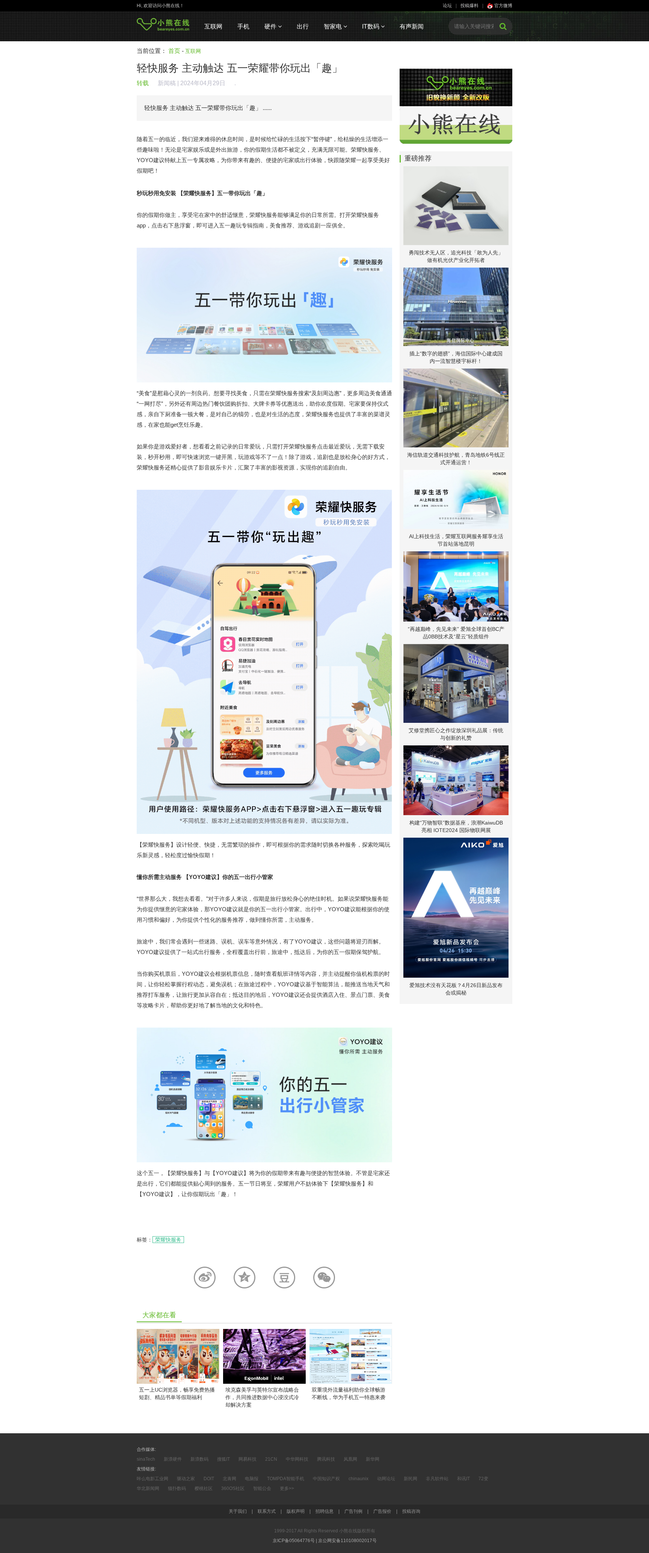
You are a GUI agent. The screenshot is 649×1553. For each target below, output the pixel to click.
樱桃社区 (204, 1488)
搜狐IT (223, 1459)
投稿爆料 (469, 5)
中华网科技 (297, 1459)
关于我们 (238, 1511)
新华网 (372, 1459)
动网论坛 (386, 1478)
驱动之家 (186, 1478)
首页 (174, 51)
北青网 (229, 1478)
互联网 (213, 26)
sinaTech (146, 1459)
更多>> (287, 1488)
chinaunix (358, 1478)
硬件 (271, 26)
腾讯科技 (326, 1459)
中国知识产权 (326, 1478)
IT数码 (371, 26)
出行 (303, 26)
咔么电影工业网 (152, 1478)
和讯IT (463, 1478)
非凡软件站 (437, 1478)
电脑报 (251, 1478)
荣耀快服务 (168, 1240)
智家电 (333, 26)
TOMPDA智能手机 (285, 1478)
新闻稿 (167, 83)
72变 (483, 1478)
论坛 (447, 5)
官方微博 (502, 5)
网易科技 (247, 1459)
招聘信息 (324, 1511)
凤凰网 (350, 1459)
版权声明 (296, 1511)
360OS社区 (233, 1488)
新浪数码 (199, 1459)
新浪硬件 (173, 1459)
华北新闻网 (148, 1488)
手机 (243, 26)
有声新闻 (412, 26)
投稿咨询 (411, 1511)
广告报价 (382, 1511)
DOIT (209, 1478)
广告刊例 (353, 1511)
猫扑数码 (177, 1488)
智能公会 (262, 1488)
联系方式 (267, 1511)
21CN (271, 1459)
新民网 (410, 1478)
